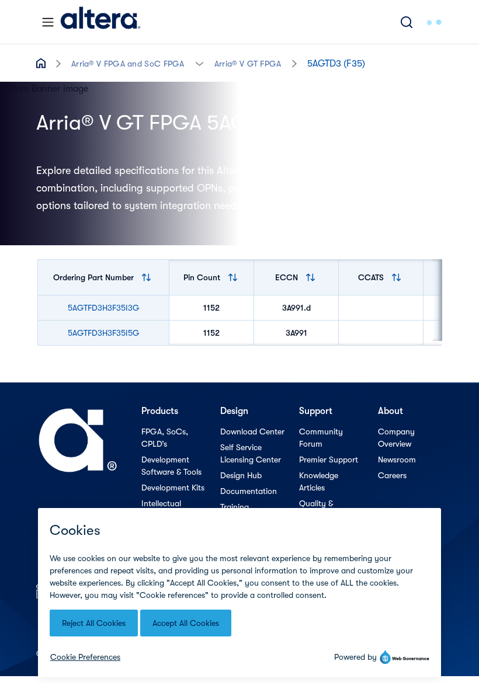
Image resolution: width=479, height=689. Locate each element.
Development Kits (172, 487)
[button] (199, 62)
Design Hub (241, 475)
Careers (392, 475)
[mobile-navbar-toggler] (48, 22)
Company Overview (396, 437)
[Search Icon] (407, 22)
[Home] (100, 22)
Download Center (252, 431)
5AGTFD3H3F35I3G (104, 307)
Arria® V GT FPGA (248, 63)
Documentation (248, 491)
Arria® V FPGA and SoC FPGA (128, 63)
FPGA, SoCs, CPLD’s (164, 437)
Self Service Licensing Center (250, 453)
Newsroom (397, 459)
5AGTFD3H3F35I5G (104, 332)
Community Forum (321, 437)
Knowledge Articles (318, 481)
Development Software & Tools (171, 465)
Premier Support (328, 459)
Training (234, 506)
